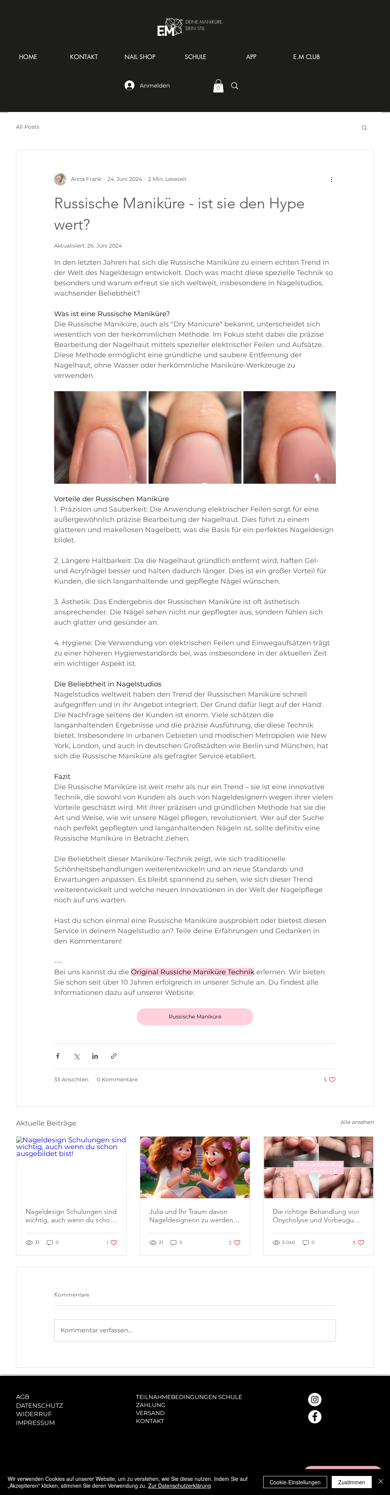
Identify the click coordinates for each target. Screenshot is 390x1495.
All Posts (27, 126)
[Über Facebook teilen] (57, 1056)
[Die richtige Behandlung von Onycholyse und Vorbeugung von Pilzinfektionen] (319, 1167)
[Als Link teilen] (113, 1056)
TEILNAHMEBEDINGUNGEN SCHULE (189, 1397)
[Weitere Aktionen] (331, 179)
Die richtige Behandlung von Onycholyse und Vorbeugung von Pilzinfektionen (317, 1215)
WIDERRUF (34, 1414)
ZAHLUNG (151, 1405)
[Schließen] (380, 1482)
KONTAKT (150, 1421)
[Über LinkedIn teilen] (95, 1056)
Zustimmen (351, 1482)
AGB (22, 1397)
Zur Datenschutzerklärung (179, 1485)
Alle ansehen (357, 1122)
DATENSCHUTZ (39, 1405)
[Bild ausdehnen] (100, 437)
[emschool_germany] (314, 1399)
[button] (140, 57)
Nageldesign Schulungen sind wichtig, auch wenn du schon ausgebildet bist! (71, 1215)
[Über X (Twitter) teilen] (76, 1056)
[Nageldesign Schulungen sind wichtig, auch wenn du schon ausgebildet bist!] (71, 1167)
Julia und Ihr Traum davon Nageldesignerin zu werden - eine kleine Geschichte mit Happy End (193, 1215)
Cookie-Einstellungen (295, 1482)
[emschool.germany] (314, 1416)
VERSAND (150, 1413)
